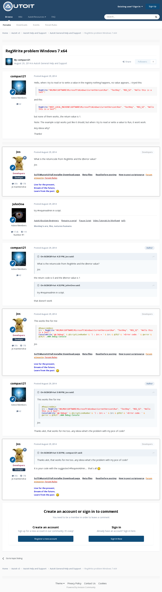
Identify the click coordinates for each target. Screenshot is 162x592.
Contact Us (90, 583)
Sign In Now (116, 538)
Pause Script (85, 220)
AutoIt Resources (36, 16)
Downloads (21, 24)
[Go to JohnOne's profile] (19, 215)
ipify (123, 220)
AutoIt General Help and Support (50, 63)
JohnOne (18, 204)
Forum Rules (51, 24)
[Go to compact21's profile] (9, 61)
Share (127, 61)
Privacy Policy (74, 583)
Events (36, 24)
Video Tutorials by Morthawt (106, 220)
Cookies (102, 583)
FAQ (53, 16)
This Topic (143, 16)
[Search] (156, 16)
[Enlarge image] (98, 468)
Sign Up (152, 6)
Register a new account (45, 538)
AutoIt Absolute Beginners (46, 220)
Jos (18, 152)
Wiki (20, 16)
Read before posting (106, 174)
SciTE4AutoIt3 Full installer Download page (57, 174)
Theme (59, 583)
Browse (9, 16)
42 (20, 103)
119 (25, 231)
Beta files (87, 174)
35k (16, 183)
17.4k (16, 231)
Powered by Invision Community (81, 587)
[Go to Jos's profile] (19, 163)
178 (24, 183)
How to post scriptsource (131, 174)
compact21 (24, 59)
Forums (7, 24)
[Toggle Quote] (38, 256)
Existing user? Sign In (129, 6)
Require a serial (69, 220)
